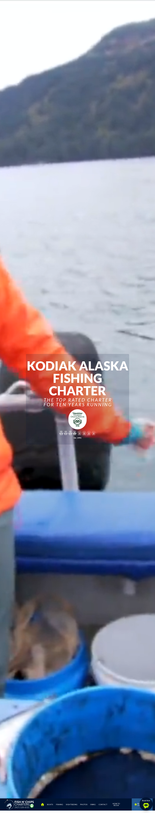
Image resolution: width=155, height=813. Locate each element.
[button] (146, 804)
